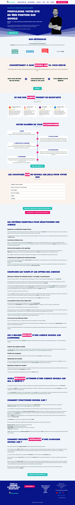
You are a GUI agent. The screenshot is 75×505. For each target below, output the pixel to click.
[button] (62, 2)
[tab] (37, 184)
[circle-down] (26, 79)
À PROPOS (45, 488)
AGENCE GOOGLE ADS (45, 485)
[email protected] (62, 495)
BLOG (45, 491)
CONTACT (45, 492)
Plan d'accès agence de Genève (62, 490)
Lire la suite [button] (16, 115)
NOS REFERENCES (45, 487)
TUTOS (45, 490)
